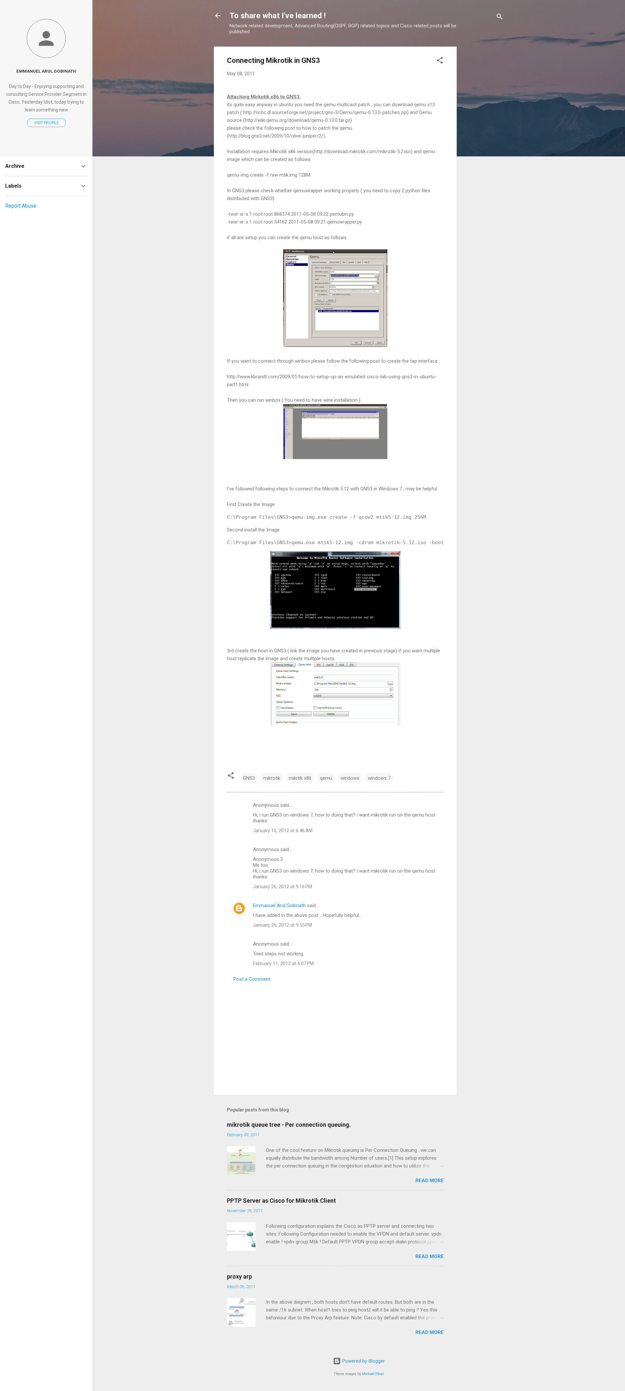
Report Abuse (20, 206)
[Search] (500, 18)
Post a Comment (251, 979)
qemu (326, 778)
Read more (429, 1180)
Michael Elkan (373, 1374)
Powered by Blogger (363, 1361)
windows (349, 778)
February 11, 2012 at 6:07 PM (283, 963)
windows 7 (379, 778)
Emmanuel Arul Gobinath (279, 905)
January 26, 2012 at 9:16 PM (282, 887)
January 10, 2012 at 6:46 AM (282, 830)
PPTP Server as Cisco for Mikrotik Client (281, 1200)
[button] (440, 61)
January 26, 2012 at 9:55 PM (282, 925)
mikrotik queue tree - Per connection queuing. (289, 1124)
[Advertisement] (483, 144)
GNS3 (249, 778)
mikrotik (271, 778)
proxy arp (239, 1276)
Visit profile (46, 123)
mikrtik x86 (300, 778)
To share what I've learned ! (277, 15)
